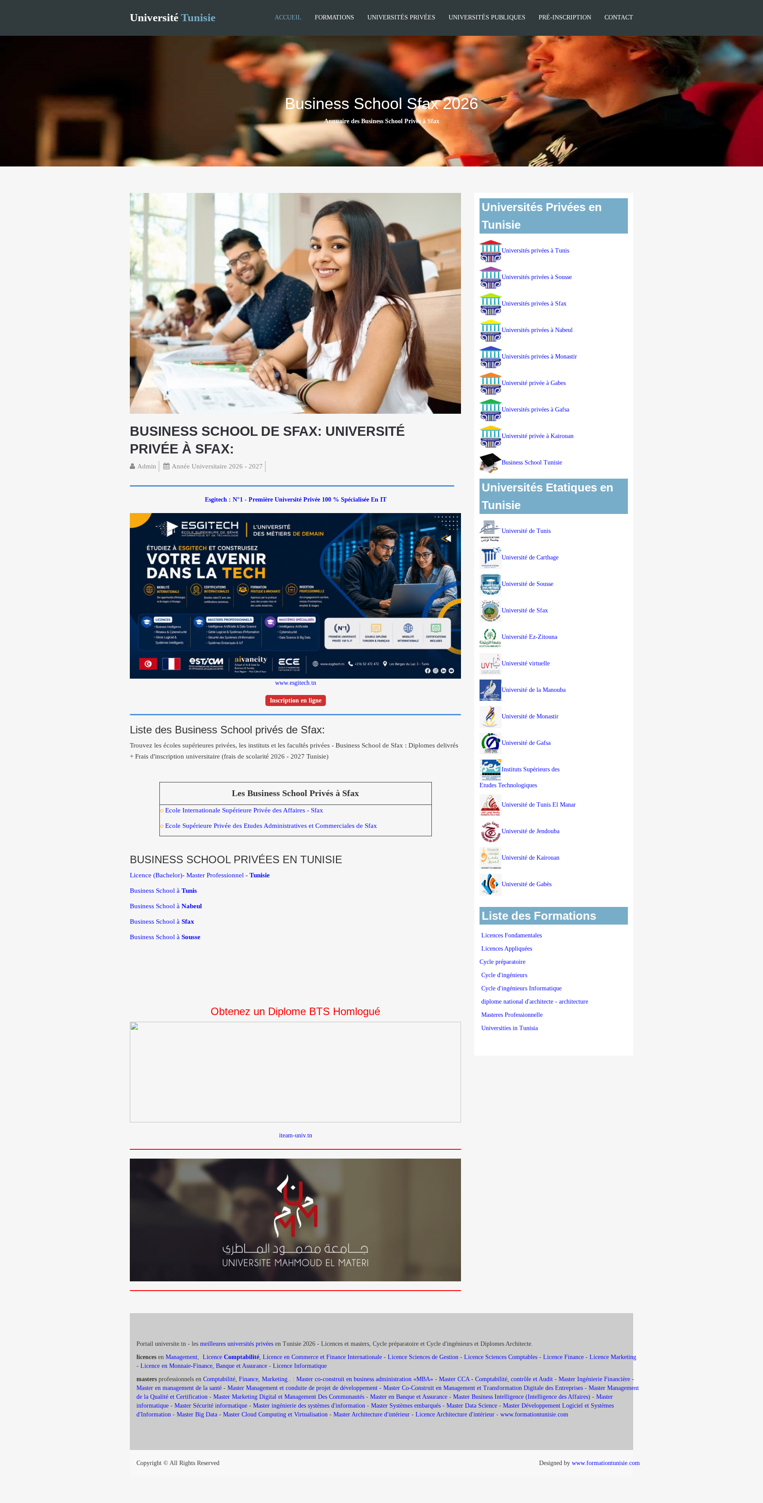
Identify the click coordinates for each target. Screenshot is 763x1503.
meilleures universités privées (236, 1344)
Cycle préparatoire (503, 962)
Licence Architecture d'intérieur (455, 1414)
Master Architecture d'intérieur (372, 1414)
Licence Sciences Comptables (500, 1357)
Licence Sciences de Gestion (423, 1357)
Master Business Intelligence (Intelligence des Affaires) (521, 1396)
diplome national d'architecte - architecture (534, 1001)
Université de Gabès (526, 884)
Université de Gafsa (526, 743)
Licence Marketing (612, 1357)
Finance (248, 1379)
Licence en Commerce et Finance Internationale (322, 1357)
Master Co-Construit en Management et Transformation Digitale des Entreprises (483, 1388)
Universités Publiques (487, 17)
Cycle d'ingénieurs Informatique (521, 988)
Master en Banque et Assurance (408, 1396)
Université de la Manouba (534, 690)
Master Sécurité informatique (210, 1405)
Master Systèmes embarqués (406, 1405)
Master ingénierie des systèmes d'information (309, 1405)
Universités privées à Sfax (534, 303)
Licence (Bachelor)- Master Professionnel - (200, 875)
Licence (231, 1357)
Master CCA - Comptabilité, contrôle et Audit (496, 1379)
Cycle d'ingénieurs (504, 975)
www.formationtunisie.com (534, 1414)
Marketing (274, 1379)
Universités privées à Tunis (535, 250)
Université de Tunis (526, 531)
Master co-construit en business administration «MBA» (364, 1379)
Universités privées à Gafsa (535, 409)
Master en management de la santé (179, 1388)
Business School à (163, 890)
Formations (334, 17)
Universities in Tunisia (509, 1028)
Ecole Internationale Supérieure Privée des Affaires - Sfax (244, 810)
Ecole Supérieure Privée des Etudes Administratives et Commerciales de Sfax (271, 825)
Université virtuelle (526, 663)
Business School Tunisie (532, 462)
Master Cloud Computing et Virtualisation (275, 1414)
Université (172, 17)
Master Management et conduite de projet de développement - (305, 1388)
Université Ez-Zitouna (529, 637)
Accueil (288, 17)
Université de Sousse (527, 584)
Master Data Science (471, 1405)
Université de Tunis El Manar (540, 804)
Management (181, 1357)
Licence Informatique (300, 1366)
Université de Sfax (525, 610)
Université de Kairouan (530, 857)
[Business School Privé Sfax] (295, 302)
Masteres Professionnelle (512, 1015)
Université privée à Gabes (534, 383)
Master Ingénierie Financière (594, 1379)
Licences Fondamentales (511, 935)
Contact (618, 17)
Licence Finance (563, 1357)
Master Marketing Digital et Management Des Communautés (288, 1396)
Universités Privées (401, 17)
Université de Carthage (530, 557)
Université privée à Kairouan (538, 436)
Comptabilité (219, 1379)
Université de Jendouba (531, 831)
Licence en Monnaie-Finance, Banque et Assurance (203, 1366)
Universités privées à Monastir (539, 356)
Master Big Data (197, 1414)
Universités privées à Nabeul (537, 330)
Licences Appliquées (506, 948)
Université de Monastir (530, 716)
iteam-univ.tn (295, 1135)
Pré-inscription (565, 17)
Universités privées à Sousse (537, 277)
